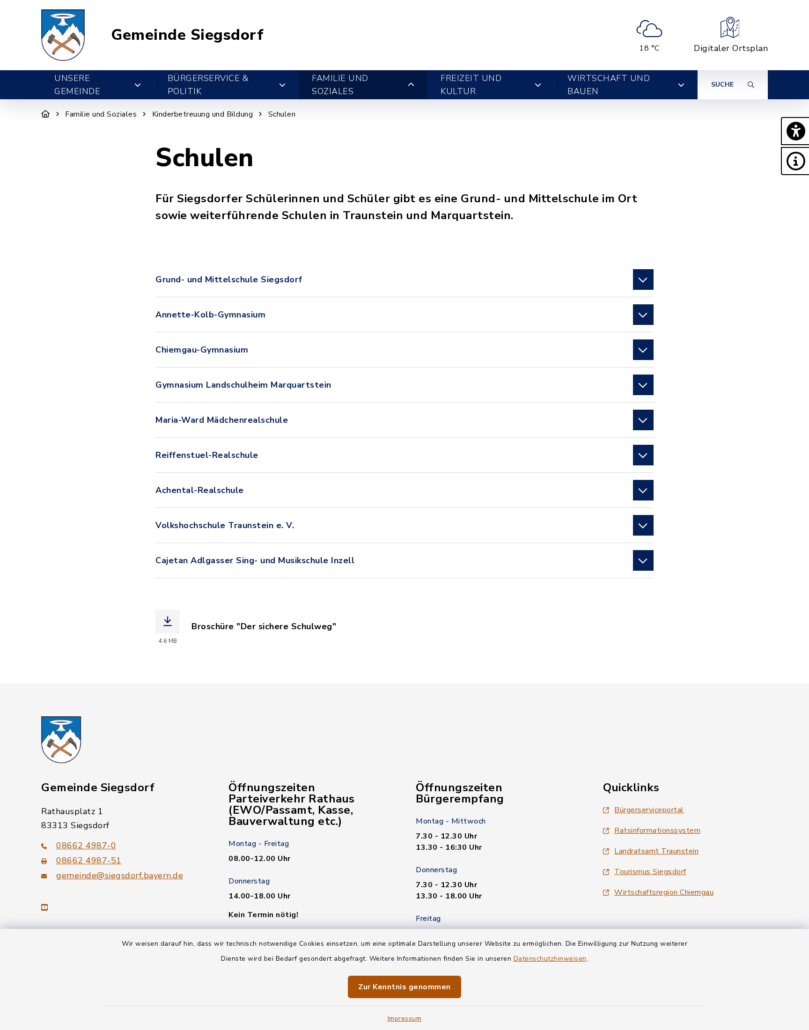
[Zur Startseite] (45, 114)
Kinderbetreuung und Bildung (202, 114)
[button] (795, 131)
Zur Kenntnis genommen (404, 987)
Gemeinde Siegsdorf (187, 35)
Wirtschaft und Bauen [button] (608, 85)
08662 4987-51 (89, 860)
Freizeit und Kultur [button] (471, 85)
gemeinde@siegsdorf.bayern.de (119, 875)
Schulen (282, 114)
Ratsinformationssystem (657, 830)
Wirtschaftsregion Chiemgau (663, 892)
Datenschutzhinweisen (550, 958)
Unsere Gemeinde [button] (77, 85)
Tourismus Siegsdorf (650, 872)
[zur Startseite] (63, 35)
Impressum (405, 1018)
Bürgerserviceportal (649, 810)
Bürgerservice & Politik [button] (208, 85)
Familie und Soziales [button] (340, 85)
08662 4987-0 (86, 845)
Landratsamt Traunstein (656, 851)
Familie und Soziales (101, 114)
